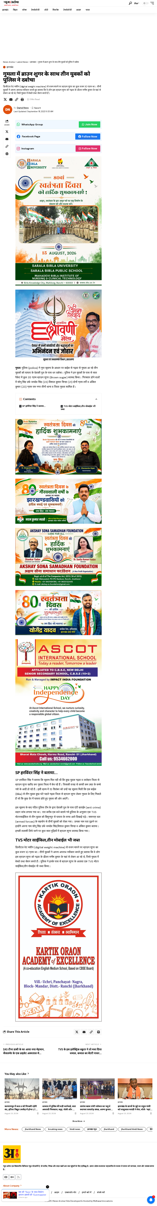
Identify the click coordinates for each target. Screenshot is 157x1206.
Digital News (23, 107)
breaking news (55, 1129)
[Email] (11, 99)
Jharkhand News (33, 1129)
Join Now (91, 124)
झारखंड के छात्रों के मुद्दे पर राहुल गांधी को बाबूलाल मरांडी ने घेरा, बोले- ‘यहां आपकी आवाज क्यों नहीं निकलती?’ (134, 1108)
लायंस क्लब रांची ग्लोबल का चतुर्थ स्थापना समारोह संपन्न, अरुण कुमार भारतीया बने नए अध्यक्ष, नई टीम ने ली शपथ (96, 1108)
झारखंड (10, 67)
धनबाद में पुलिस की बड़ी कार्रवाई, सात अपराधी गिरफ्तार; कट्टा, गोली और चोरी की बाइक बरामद (59, 1108)
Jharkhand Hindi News (132, 1129)
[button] (130, 3)
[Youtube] (6, 1177)
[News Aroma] (11, 3)
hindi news (75, 1129)
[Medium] (12, 1177)
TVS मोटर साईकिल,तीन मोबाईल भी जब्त (78, 408)
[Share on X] (5, 99)
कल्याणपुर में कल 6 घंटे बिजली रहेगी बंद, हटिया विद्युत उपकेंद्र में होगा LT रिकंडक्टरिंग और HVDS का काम (21, 1108)
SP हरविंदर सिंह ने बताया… (34, 406)
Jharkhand (109, 1129)
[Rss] (18, 1177)
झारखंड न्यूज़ (92, 1129)
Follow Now (89, 136)
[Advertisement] (78, 36)
